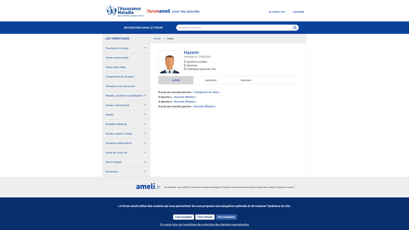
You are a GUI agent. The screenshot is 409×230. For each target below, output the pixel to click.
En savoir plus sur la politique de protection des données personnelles (204, 224)
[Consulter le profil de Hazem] (169, 72)
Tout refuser (205, 216)
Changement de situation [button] (120, 76)
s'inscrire (298, 12)
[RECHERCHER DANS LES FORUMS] (295, 28)
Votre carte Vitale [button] (116, 67)
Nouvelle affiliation (184, 97)
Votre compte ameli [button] (117, 57)
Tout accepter (183, 216)
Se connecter (277, 12)
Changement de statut (206, 92)
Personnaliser (226, 216)
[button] (204, 17)
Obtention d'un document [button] (120, 86)
